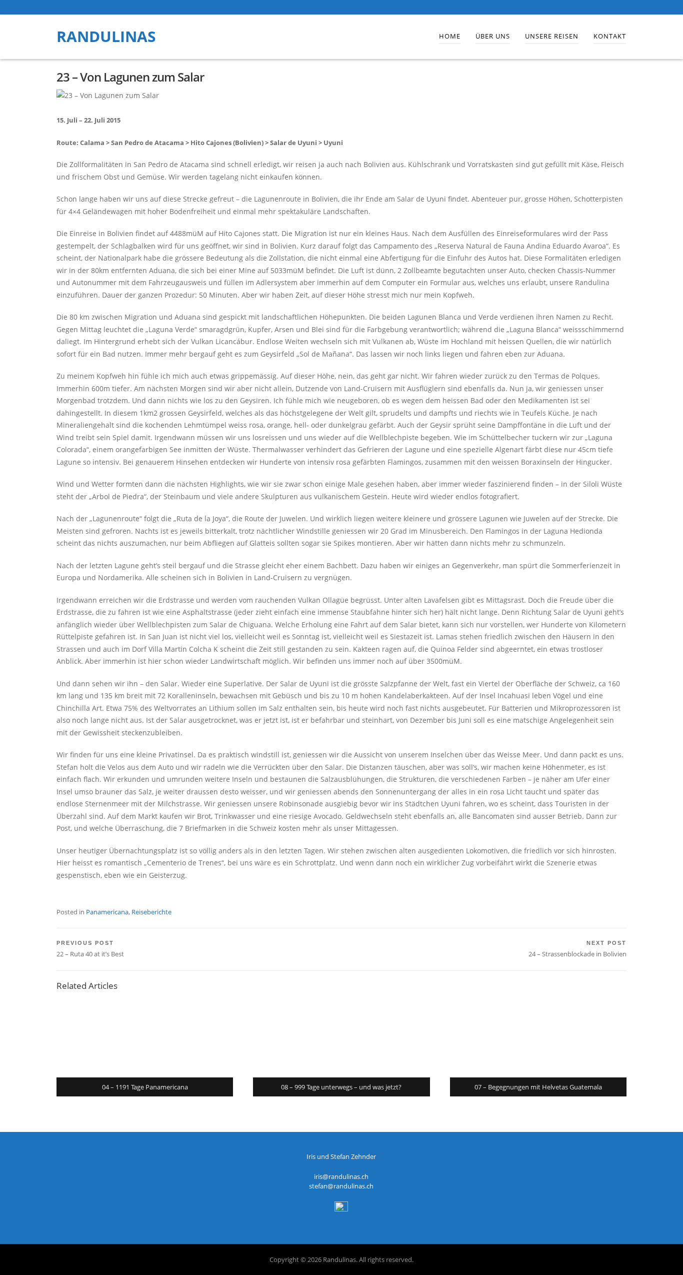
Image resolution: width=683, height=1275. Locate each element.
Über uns (493, 36)
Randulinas (106, 36)
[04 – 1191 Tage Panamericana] (144, 1037)
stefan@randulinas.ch (341, 1185)
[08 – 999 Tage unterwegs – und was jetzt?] (341, 1037)
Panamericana (107, 911)
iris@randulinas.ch (341, 1176)
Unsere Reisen (551, 36)
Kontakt (610, 36)
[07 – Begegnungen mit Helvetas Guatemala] (538, 1037)
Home (449, 36)
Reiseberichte (152, 911)
